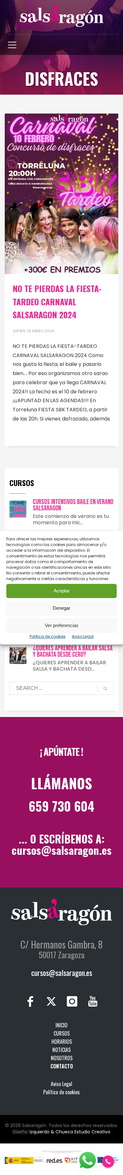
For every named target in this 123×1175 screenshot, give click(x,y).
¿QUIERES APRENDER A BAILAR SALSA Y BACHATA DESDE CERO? (73, 651)
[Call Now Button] (108, 1161)
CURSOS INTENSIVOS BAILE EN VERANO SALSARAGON (73, 505)
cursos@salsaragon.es (62, 850)
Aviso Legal (83, 636)
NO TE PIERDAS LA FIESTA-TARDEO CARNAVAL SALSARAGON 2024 (57, 301)
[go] (105, 688)
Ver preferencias (62, 625)
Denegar (61, 608)
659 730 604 (61, 805)
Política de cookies (48, 636)
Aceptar (62, 590)
